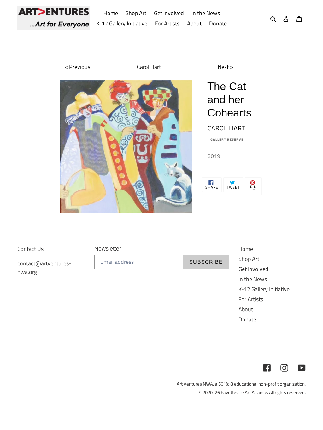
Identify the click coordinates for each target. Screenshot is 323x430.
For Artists (250, 299)
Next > (225, 67)
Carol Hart (149, 67)
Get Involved (253, 269)
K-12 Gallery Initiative (264, 289)
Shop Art (248, 259)
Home (245, 249)
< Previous (77, 67)
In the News (252, 279)
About (245, 309)
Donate (247, 319)
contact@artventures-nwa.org (44, 267)
